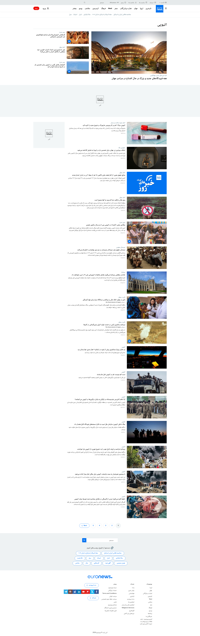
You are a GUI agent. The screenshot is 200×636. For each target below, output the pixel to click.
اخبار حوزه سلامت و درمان (118, 123)
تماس (115, 602)
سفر (116, 8)
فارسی (162, 2)
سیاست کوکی (113, 596)
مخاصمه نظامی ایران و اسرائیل (122, 14)
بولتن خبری (131, 590)
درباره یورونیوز (112, 587)
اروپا (141, 8)
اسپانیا (75, 14)
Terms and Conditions (109, 593)
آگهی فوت (108, 563)
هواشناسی (131, 593)
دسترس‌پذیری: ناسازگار (110, 608)
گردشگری (96, 563)
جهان (136, 8)
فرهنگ (103, 8)
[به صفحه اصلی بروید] (159, 9)
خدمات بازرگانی (112, 590)
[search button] (84, 2)
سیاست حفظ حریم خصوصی (109, 599)
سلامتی (87, 8)
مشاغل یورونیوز (112, 605)
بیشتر (115, 584)
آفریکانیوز (131, 611)
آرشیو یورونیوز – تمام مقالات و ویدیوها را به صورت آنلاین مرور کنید (146, 621)
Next (110, 8)
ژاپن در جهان (121, 297)
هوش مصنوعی (121, 563)
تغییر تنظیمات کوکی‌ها (111, 611)
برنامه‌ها (150, 613)
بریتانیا (123, 272)
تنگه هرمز (80, 558)
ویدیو (80, 8)
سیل (70, 14)
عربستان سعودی (120, 247)
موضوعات (149, 584)
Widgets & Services (128, 608)
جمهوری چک (121, 148)
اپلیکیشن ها (131, 602)
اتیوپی (123, 347)
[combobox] (95, 2)
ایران (80, 14)
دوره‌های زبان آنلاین (129, 613)
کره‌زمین (95, 8)
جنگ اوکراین (87, 14)
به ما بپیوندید (130, 599)
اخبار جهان (62, 47)
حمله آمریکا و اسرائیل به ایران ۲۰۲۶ (102, 14)
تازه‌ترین (148, 8)
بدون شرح (62, 32)
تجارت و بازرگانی (126, 8)
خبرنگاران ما (149, 616)
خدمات (132, 584)
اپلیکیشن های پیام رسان (128, 605)
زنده (36, 8)
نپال (87, 563)
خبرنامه (94, 598)
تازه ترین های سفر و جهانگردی (158, 75)
